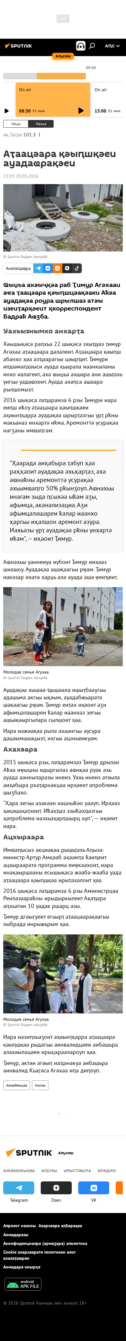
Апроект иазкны (19, 1225)
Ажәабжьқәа (16, 1085)
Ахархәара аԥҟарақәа (60, 1225)
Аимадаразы (15, 1234)
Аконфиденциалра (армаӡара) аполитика (45, 1243)
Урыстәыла (77, 1170)
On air (25, 90)
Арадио (107, 1170)
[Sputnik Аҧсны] (19, 48)
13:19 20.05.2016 (20, 176)
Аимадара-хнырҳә (21, 1267)
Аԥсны (40, 1085)
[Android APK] (23, 1285)
